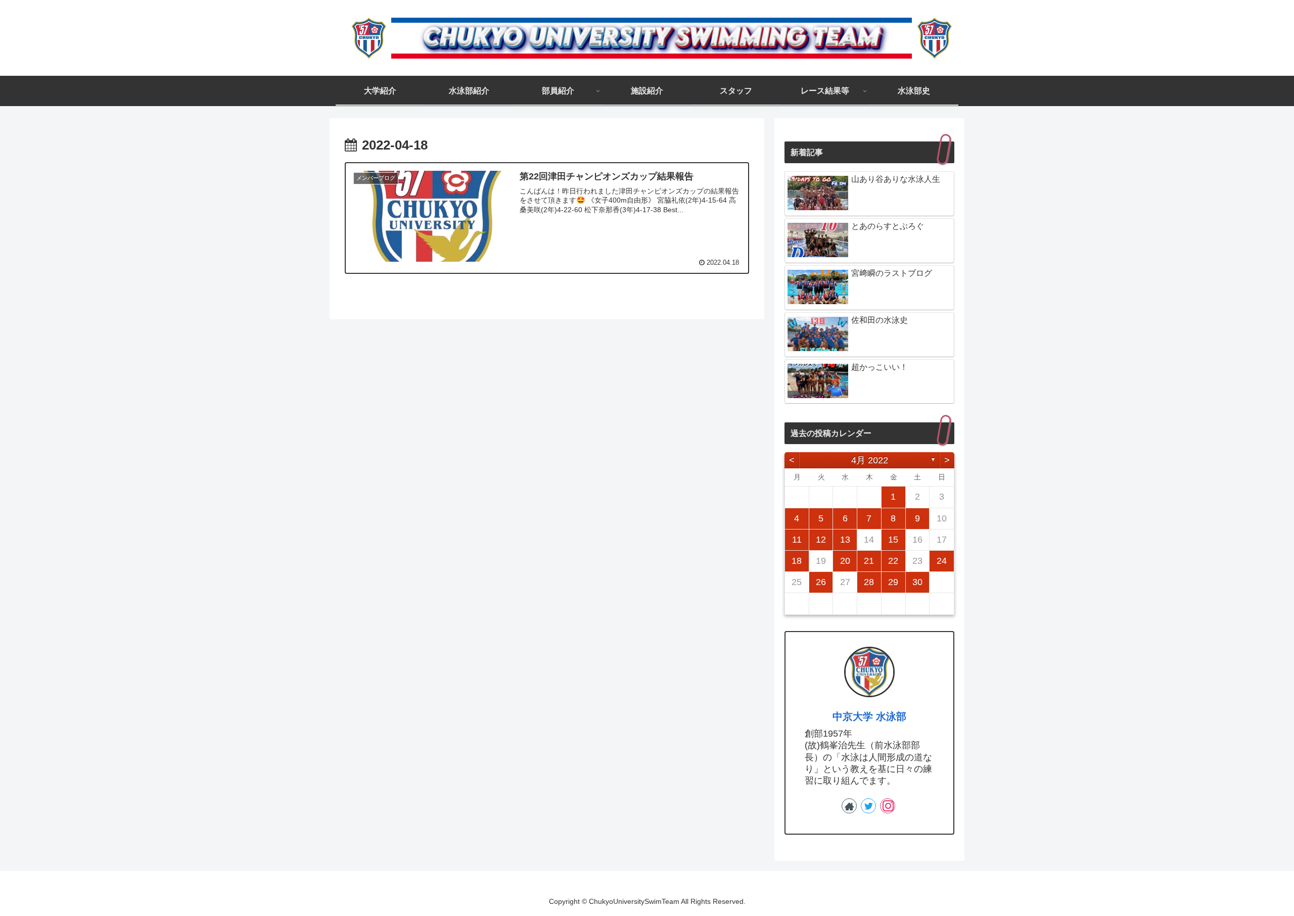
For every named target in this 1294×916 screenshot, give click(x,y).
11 (797, 540)
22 (893, 561)
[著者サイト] (849, 805)
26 (821, 582)
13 (845, 540)
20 (845, 561)
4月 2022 (869, 460)
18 (797, 561)
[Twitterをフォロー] (868, 805)
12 (821, 540)
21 (869, 561)
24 (942, 561)
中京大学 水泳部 (869, 716)
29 (893, 582)
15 (893, 540)
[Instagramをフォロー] (887, 805)
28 (869, 582)
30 (917, 582)
